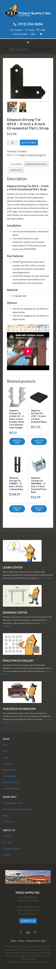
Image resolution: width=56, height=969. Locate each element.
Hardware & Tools (11, 788)
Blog (5, 815)
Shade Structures (10, 782)
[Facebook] (20, 932)
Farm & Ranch (9, 776)
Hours (31, 30)
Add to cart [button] (17, 441)
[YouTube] (28, 932)
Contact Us (8, 821)
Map (43, 30)
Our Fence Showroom (19, 708)
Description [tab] (16, 164)
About (13, 941)
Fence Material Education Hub (17, 809)
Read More (47, 578)
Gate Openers (9, 769)
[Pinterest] (35, 932)
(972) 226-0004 (30, 24)
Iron (5, 751)
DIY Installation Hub (12, 803)
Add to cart (29, 142)
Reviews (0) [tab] (16, 170)
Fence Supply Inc (28, 11)
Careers (6, 854)
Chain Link (8, 763)
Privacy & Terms (33, 941)
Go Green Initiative (12, 848)
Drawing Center (15, 612)
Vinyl (5, 757)
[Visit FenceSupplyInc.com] (28, 883)
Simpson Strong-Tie (36, 155)
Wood (6, 745)
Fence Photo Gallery (18, 660)
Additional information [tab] (36, 164)
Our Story (7, 836)
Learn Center (13, 567)
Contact (18, 30)
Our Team (7, 842)
